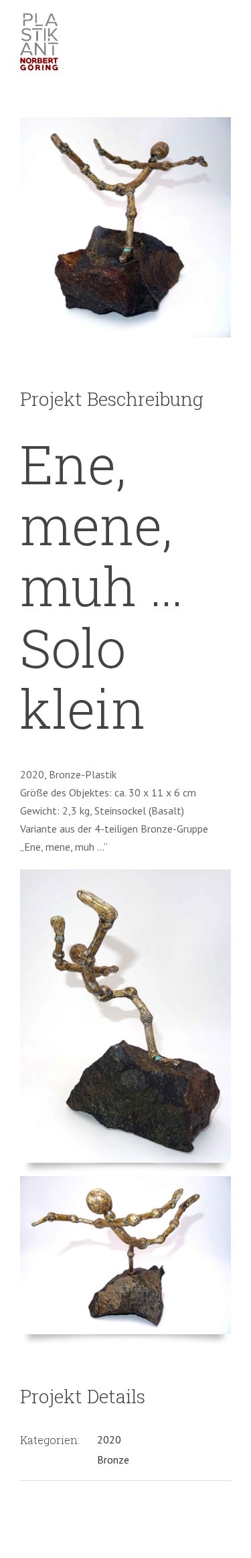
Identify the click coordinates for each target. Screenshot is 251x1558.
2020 (109, 1439)
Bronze (113, 1459)
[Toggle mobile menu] (225, 26)
